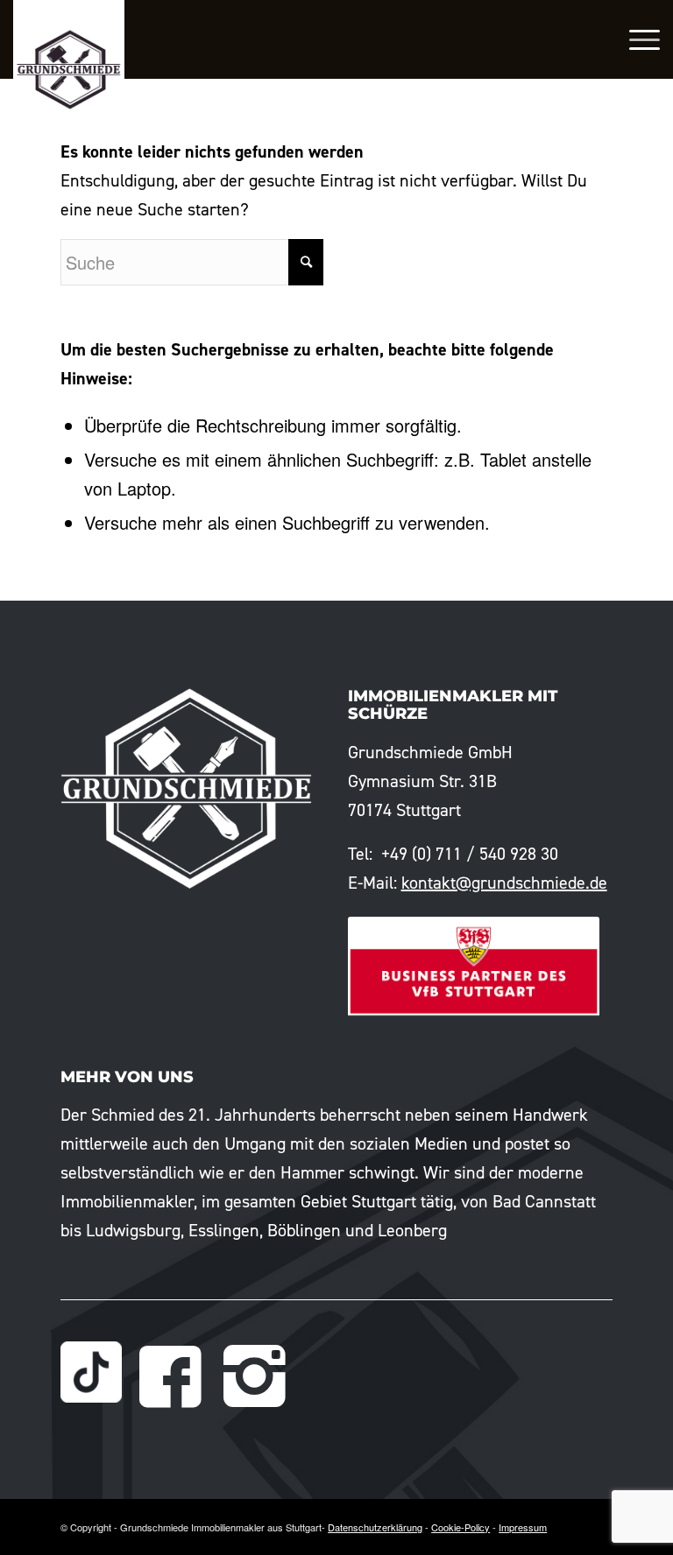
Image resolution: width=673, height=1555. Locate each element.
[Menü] (636, 39)
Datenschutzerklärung (375, 1527)
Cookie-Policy (460, 1527)
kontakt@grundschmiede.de (504, 882)
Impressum (523, 1527)
